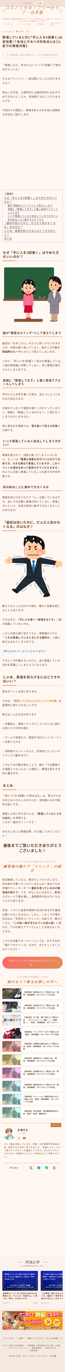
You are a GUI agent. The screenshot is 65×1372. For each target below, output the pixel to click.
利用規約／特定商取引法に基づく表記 (44, 1346)
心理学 (21, 31)
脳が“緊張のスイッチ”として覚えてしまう (30, 205)
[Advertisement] (32, 156)
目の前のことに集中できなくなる (26, 219)
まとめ (8, 238)
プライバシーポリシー (18, 1348)
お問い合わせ (51, 1348)
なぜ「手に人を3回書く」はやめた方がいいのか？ (30, 200)
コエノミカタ (8, 1338)
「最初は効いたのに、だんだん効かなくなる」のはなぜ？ (30, 225)
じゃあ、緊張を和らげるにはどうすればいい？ (30, 233)
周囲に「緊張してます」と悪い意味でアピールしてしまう (33, 211)
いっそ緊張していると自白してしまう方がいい (33, 216)
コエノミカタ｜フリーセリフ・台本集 (32, 10)
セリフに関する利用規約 (13, 1346)
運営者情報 (36, 1348)
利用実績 (33, 1351)
